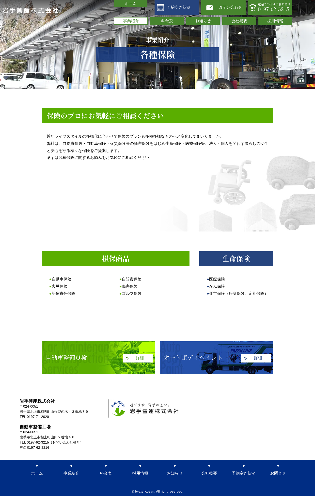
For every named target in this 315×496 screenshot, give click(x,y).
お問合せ (278, 473)
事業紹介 (131, 21)
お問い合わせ (230, 7)
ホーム (131, 4)
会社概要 (239, 21)
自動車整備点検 (95, 358)
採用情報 (275, 21)
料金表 (167, 21)
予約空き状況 (178, 7)
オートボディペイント (213, 358)
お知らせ (203, 21)
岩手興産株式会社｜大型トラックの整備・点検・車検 (30, 10)
